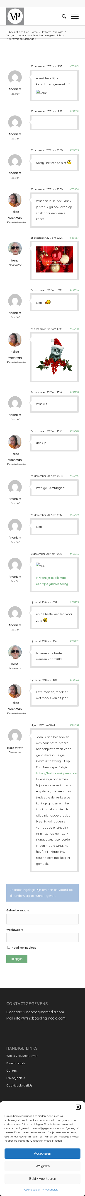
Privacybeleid (50, 1189)
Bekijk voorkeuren (42, 1178)
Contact (11, 1070)
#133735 (74, 476)
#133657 (74, 237)
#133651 (74, 111)
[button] (78, 1107)
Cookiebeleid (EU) (19, 1085)
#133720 (74, 431)
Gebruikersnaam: (18, 910)
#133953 (74, 602)
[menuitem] (61, 16)
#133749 (74, 515)
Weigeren (43, 1166)
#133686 (74, 290)
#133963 (74, 680)
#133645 (74, 66)
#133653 (74, 150)
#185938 (74, 725)
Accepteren (42, 1153)
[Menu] (72, 16)
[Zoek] (61, 16)
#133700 (74, 329)
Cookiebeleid (32, 1189)
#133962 (74, 641)
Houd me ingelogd (24, 947)
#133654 (74, 189)
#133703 (74, 392)
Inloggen (16, 959)
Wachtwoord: (15, 930)
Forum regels (15, 1063)
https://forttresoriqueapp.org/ (58, 773)
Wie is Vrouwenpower (22, 1055)
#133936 (74, 553)
